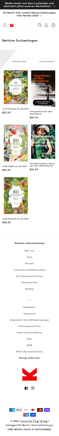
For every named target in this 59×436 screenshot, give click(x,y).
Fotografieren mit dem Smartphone (41, 112)
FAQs (29, 339)
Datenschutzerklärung (29, 332)
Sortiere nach (19, 61)
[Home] (12, 25)
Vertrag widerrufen (29, 357)
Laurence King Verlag (33, 421)
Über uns (29, 250)
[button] (4, 25)
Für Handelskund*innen (29, 276)
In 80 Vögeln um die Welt (14, 166)
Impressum (29, 313)
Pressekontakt (29, 282)
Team (30, 257)
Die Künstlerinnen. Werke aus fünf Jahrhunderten (42, 165)
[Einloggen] (46, 25)
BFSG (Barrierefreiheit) (29, 351)
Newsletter (29, 307)
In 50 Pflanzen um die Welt (15, 109)
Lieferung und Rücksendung (29, 269)
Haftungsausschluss (29, 326)
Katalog (29, 288)
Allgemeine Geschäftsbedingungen (29, 320)
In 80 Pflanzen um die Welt (15, 219)
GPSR (29, 345)
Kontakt (29, 263)
